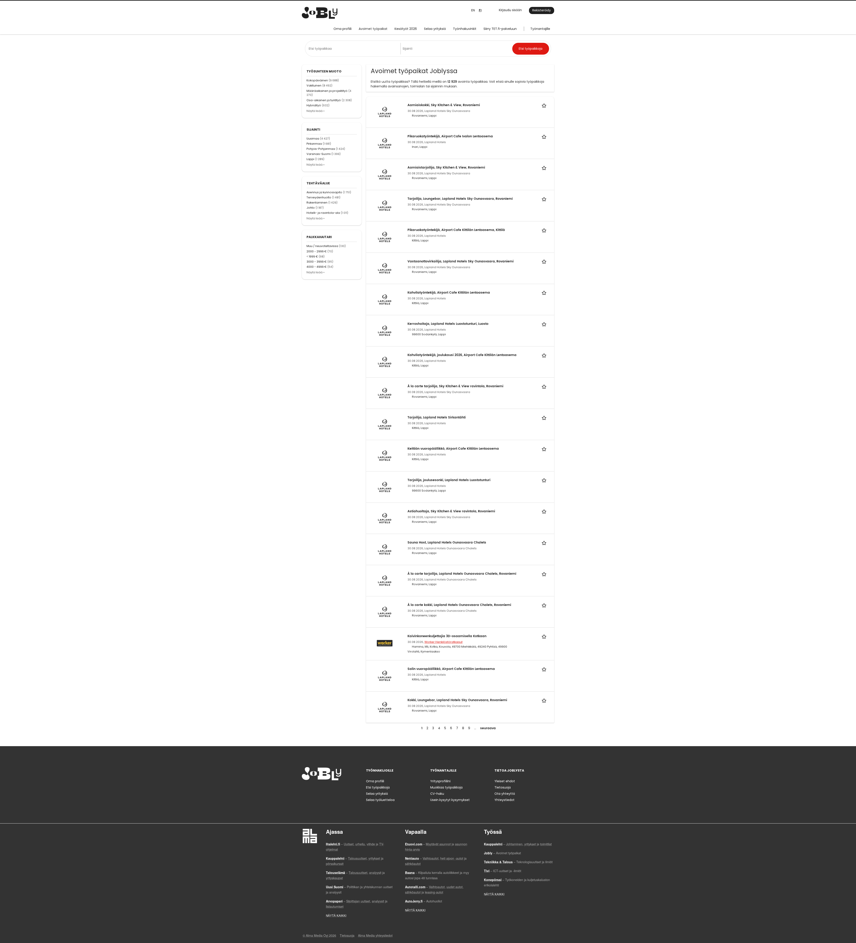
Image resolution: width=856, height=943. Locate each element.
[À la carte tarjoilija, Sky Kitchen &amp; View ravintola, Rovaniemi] (384, 393)
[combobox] (353, 48)
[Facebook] (305, 789)
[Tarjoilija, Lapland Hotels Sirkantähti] (384, 424)
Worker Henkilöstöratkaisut (443, 642)
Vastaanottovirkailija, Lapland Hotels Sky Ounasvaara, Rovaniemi (460, 261)
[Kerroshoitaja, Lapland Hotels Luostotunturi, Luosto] (384, 330)
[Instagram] (312, 789)
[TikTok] (327, 789)
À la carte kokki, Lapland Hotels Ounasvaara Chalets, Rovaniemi (459, 604)
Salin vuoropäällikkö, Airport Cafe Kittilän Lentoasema (451, 668)
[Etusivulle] (319, 13)
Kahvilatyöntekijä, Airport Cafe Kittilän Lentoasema (448, 292)
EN (473, 10)
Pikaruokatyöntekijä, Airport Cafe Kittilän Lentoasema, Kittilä (456, 230)
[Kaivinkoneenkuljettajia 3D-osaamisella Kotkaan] (384, 643)
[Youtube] (333, 789)
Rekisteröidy (541, 10)
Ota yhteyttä (504, 793)
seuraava (488, 728)
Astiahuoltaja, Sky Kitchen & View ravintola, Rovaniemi (451, 511)
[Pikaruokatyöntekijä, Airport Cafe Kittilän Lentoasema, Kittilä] (384, 237)
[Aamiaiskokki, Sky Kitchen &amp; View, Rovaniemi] (384, 111)
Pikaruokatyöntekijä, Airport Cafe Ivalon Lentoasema (450, 136)
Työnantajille (540, 29)
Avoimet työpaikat (373, 29)
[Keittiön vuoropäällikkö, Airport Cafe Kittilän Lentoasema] (384, 455)
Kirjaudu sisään (510, 10)
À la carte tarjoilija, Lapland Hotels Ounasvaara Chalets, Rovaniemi (461, 573)
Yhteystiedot (504, 800)
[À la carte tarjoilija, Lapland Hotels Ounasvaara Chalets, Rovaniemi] (384, 580)
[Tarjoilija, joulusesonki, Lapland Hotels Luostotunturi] (384, 486)
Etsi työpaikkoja (378, 787)
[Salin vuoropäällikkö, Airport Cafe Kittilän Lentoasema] (384, 675)
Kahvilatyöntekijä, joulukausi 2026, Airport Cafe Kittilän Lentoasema (461, 355)
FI (480, 10)
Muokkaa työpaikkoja (446, 787)
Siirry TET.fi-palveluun (500, 29)
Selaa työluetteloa (380, 800)
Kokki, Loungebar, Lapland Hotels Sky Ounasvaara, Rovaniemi (457, 700)
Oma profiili (342, 29)
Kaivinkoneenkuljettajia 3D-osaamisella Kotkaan (446, 636)
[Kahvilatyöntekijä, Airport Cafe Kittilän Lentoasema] (384, 299)
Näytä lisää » (316, 111)
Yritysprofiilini (440, 781)
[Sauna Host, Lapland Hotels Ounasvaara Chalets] (384, 549)
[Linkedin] (320, 789)
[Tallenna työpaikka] (545, 105)
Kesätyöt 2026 (406, 29)
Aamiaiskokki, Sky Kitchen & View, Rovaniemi (443, 105)
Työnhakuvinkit (464, 29)
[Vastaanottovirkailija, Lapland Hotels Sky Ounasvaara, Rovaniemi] (384, 268)
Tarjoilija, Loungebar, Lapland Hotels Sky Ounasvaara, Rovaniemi (460, 198)
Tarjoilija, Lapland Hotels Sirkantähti (436, 417)
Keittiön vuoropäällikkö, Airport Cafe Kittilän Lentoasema (453, 448)
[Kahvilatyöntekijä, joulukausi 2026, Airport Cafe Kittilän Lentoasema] (384, 361)
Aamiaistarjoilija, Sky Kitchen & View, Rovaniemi (446, 167)
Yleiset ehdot (504, 781)
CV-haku (437, 793)
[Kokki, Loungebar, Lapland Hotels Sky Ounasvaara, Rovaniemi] (384, 707)
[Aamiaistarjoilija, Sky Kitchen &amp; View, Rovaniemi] (384, 174)
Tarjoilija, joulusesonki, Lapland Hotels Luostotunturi (448, 480)
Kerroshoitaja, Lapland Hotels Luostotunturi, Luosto (447, 323)
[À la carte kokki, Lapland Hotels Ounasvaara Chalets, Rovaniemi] (384, 611)
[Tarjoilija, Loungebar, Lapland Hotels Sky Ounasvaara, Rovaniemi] (384, 205)
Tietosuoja (502, 787)
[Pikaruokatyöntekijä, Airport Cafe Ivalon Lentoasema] (384, 143)
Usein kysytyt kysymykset (450, 800)
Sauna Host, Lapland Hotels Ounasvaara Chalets (446, 542)
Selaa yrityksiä (435, 29)
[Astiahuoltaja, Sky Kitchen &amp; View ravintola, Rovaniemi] (384, 518)
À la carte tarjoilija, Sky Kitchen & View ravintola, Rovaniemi (455, 386)
